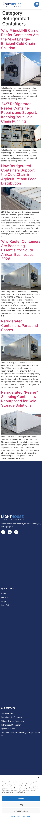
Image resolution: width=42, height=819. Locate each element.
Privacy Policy (25, 816)
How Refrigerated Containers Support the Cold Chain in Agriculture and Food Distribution (19, 174)
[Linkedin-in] (10, 532)
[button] (39, 777)
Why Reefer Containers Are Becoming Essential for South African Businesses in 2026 (20, 250)
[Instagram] (16, 532)
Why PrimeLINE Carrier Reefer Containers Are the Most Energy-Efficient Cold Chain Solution (20, 39)
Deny (21, 805)
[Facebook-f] (3, 532)
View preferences (21, 811)
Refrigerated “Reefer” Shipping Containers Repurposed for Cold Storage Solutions (19, 399)
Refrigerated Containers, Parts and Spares (19, 325)
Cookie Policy (15, 816)
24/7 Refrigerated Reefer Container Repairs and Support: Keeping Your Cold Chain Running (19, 112)
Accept (21, 798)
